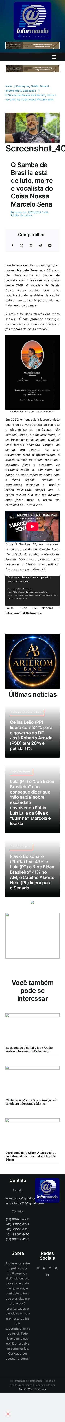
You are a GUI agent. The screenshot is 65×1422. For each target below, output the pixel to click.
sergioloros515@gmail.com (17, 1203)
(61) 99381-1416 (17, 1234)
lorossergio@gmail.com (17, 1198)
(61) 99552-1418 (17, 1229)
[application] (32, 591)
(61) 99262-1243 (18, 1239)
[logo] (32, 3)
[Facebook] (12, 245)
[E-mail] (50, 245)
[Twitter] (56, 1268)
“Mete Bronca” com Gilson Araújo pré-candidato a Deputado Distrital (31, 1101)
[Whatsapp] (44, 1268)
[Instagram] (38, 1268)
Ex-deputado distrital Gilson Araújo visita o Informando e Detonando (29, 1049)
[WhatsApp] (31, 245)
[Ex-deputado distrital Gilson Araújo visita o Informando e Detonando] (32, 1016)
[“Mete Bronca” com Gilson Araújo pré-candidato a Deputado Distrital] (32, 1068)
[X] (21, 245)
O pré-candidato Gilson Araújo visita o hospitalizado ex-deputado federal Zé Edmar (31, 1156)
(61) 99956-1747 (17, 1224)
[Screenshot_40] (32, 114)
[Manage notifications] (8, 1414)
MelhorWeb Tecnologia (32, 1389)
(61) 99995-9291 (18, 1219)
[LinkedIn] (47, 1274)
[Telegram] (40, 245)
